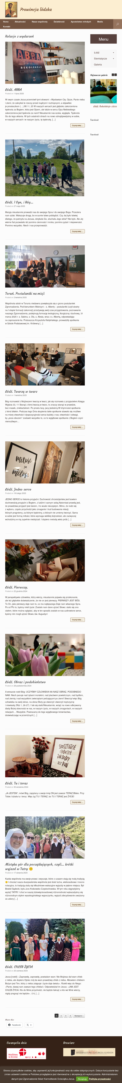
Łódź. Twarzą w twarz (21, 392)
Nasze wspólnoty (39, 21)
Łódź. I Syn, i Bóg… (19, 202)
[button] (117, 24)
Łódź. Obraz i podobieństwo (25, 682)
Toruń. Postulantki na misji (24, 294)
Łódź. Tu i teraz (16, 783)
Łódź (96, 52)
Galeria (98, 64)
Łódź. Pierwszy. (16, 587)
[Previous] (113, 74)
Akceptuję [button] (82, 1078)
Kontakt (6, 26)
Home (5, 21)
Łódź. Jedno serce (18, 489)
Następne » (79, 1016)
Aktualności (20, 21)
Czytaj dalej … (77, 125)
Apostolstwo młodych (81, 21)
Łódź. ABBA (13, 90)
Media (100, 21)
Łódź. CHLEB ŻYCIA (19, 967)
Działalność (59, 21)
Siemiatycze (100, 58)
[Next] (115, 74)
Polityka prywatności (100, 1078)
